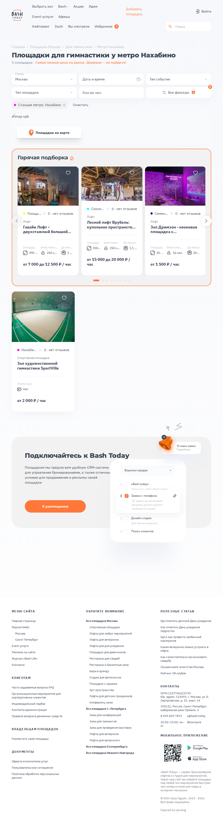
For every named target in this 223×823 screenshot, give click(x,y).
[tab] (96, 280)
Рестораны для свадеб (105, 658)
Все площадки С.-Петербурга (106, 709)
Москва (20, 633)
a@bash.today (196, 716)
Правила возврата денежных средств (37, 716)
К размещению (55, 506)
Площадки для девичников (108, 652)
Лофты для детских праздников (111, 696)
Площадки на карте (52, 132)
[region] (111, 221)
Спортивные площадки (105, 627)
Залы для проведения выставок (111, 728)
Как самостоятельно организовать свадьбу (183, 659)
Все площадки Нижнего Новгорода (110, 753)
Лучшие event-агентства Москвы (182, 667)
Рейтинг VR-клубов (173, 673)
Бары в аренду (99, 671)
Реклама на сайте (23, 652)
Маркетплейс (21, 627)
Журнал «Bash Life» (24, 658)
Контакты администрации (29, 710)
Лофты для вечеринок (104, 639)
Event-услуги (20, 646)
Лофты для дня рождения (107, 646)
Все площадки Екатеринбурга (106, 746)
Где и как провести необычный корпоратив (180, 639)
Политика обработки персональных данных (35, 776)
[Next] (206, 221)
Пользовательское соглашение (32, 768)
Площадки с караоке (103, 684)
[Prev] (17, 221)
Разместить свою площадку (30, 739)
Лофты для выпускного (105, 740)
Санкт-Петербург (26, 639)
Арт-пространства (102, 690)
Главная (18, 47)
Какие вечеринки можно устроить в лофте (184, 649)
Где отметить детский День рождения (185, 621)
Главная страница (24, 621)
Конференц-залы (101, 702)
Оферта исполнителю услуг (30, 761)
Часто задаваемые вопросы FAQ (33, 687)
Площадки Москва (45, 47)
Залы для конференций (105, 715)
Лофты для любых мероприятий (111, 633)
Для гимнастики (79, 47)
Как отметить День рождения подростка (180, 629)
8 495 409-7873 (171, 716)
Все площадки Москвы (102, 621)
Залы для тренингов (103, 721)
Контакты (18, 665)
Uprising (181, 810)
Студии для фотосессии (105, 677)
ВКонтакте (194, 722)
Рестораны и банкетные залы (109, 665)
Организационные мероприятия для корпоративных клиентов (36, 695)
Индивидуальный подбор (29, 704)
